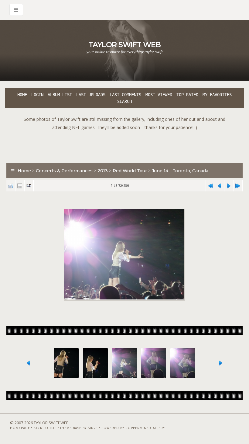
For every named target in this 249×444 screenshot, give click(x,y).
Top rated (187, 94)
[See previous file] (219, 186)
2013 (102, 170)
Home (22, 94)
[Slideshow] (29, 186)
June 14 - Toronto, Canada (180, 170)
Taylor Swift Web (124, 44)
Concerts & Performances (64, 170)
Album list (60, 94)
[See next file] (228, 186)
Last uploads (90, 94)
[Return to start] (210, 186)
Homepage (20, 428)
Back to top (44, 428)
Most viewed (158, 94)
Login (37, 94)
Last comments (125, 94)
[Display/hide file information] (19, 186)
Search (124, 101)
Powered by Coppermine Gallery (133, 428)
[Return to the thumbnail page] (10, 186)
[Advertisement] (124, 145)
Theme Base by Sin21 (79, 428)
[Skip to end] (238, 186)
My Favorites (217, 94)
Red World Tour (130, 170)
